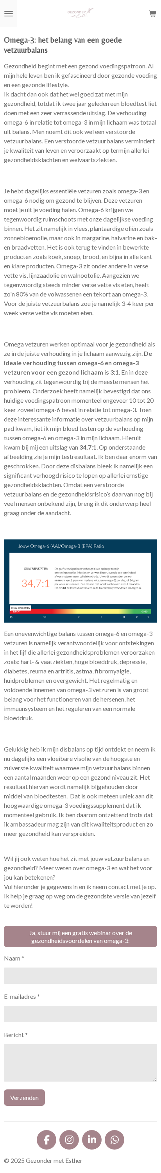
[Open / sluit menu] (8, 13)
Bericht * (16, 1034)
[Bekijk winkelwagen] (152, 13)
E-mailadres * (22, 996)
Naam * (14, 958)
